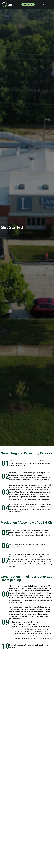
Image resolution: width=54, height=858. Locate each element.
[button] (43, 4)
